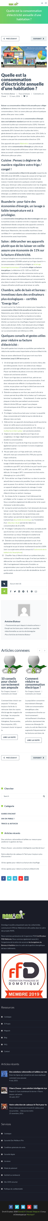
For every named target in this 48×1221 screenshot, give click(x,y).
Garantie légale (9, 1154)
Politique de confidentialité (13, 1189)
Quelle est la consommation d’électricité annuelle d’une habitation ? (22, 81)
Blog (5, 1038)
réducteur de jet (13, 523)
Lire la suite (9, 737)
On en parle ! (8, 819)
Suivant (37, 39)
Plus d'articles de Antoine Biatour (17, 634)
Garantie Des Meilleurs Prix (14, 1140)
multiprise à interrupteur (13, 431)
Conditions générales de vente (14, 1147)
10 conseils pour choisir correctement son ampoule (10, 683)
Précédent (11, 39)
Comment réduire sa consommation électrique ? (35, 683)
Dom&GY (21, 1211)
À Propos (7, 1024)
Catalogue (7, 1017)
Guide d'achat (8, 814)
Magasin (7, 1031)
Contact (7, 1051)
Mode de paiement (10, 1168)
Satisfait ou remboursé (12, 1175)
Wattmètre (24, 143)
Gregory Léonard (10, 691)
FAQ (5, 1044)
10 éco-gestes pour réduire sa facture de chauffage (20, 863)
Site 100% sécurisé (10, 1182)
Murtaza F (31, 1214)
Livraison (7, 1161)
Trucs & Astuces (24, 94)
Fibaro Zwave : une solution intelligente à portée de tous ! (23, 848)
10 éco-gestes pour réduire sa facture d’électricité (20, 869)
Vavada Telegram (33, 1211)
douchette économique (22, 520)
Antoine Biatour (9, 94)
